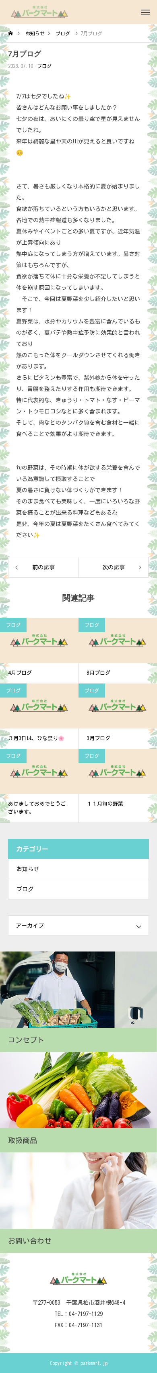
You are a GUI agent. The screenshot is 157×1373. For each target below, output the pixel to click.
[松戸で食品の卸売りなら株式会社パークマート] (39, 12)
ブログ (44, 65)
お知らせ (28, 869)
